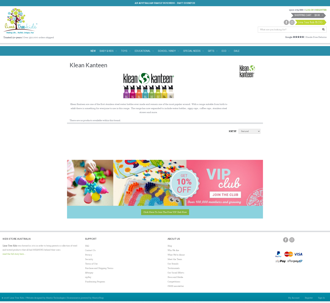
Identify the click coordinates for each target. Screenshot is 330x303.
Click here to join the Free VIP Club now (165, 212)
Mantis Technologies (55, 297)
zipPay (88, 277)
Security (89, 259)
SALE (237, 51)
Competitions (174, 281)
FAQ (87, 245)
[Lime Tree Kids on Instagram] (291, 239)
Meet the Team (175, 259)
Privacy (88, 254)
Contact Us (90, 250)
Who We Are (173, 250)
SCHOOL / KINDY (167, 51)
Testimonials (174, 268)
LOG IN (310, 9)
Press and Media (175, 277)
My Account (294, 297)
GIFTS (211, 51)
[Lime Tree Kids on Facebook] (285, 239)
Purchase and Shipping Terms (99, 268)
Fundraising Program (95, 281)
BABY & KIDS (107, 51)
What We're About (176, 254)
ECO (224, 51)
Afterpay (89, 272)
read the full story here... (14, 254)
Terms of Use (91, 263)
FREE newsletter (176, 286)
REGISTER (321, 9)
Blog (170, 245)
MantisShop (98, 297)
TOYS (124, 51)
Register (309, 297)
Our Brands (173, 263)
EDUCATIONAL (143, 51)
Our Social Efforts (176, 272)
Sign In (321, 297)
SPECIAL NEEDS (192, 51)
